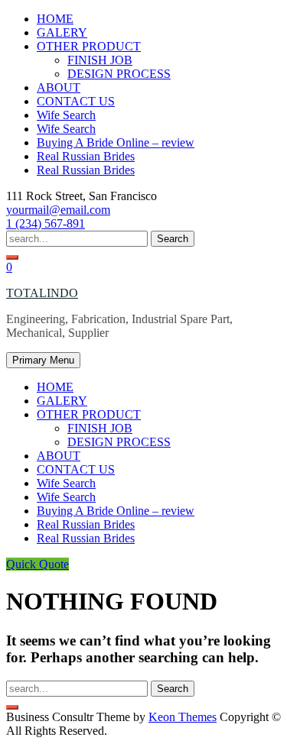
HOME (55, 18)
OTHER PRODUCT (89, 46)
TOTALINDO (42, 292)
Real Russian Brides (86, 156)
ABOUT (58, 87)
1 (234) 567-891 (45, 223)
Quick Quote (37, 564)
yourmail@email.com (58, 209)
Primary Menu (43, 360)
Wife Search (66, 114)
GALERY (62, 32)
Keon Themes (182, 716)
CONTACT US (76, 101)
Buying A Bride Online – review (115, 142)
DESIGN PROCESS (119, 73)
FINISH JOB (99, 59)
